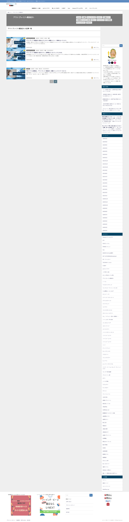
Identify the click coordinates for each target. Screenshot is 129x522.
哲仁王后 (104, 422)
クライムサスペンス (107, 300)
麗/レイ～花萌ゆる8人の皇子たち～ (110, 473)
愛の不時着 (105, 444)
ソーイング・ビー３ (107, 338)
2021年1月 (105, 195)
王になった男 (105, 460)
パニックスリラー (81, 22)
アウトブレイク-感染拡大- (108, 278)
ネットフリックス (93, 8)
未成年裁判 (105, 451)
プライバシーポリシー (70, 505)
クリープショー (106, 303)
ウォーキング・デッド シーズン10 (110, 287)
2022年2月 (105, 154)
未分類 (104, 447)
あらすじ (89, 22)
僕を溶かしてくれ (106, 403)
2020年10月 (105, 205)
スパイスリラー (106, 329)
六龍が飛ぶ (105, 406)
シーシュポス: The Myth (108, 319)
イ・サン (104, 281)
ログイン (104, 479)
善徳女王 (104, 425)
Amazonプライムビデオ (77, 8)
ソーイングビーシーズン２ (108, 332)
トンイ (104, 344)
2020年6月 (105, 217)
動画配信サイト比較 (36, 8)
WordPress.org (106, 489)
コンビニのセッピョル (107, 310)
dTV (86, 8)
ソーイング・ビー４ (107, 341)
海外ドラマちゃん (97, 47)
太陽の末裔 (105, 428)
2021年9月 (105, 170)
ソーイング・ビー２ (107, 335)
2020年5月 (105, 221)
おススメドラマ (46, 8)
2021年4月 (105, 186)
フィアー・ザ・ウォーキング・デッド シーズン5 (112, 368)
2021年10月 (105, 167)
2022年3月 (105, 151)
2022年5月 (105, 144)
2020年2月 (105, 230)
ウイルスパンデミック (107, 284)
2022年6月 (105, 141)
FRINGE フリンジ (106, 246)
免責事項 (68, 508)
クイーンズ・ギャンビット (108, 297)
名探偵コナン (105, 419)
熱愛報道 (104, 457)
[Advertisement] (46, 34)
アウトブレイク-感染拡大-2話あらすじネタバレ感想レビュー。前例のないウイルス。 (46, 40)
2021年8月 (105, 173)
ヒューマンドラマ (91, 17)
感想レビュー (107, 17)
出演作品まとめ (106, 409)
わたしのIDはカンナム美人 (108, 275)
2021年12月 (105, 160)
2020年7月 (105, 214)
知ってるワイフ (106, 463)
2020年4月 (105, 224)
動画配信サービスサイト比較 (109, 413)
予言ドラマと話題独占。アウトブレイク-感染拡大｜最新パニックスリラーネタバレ (46, 70)
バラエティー (105, 354)
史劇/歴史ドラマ (106, 416)
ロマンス (104, 390)
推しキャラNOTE (55, 8)
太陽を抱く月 (105, 432)
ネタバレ (100, 17)
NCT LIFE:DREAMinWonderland (109, 256)
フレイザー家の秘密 (107, 371)
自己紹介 (68, 512)
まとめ (79, 17)
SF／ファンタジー (106, 259)
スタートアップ (106, 325)
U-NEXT (63, 8)
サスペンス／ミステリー (108, 313)
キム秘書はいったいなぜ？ (108, 291)
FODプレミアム (106, 243)
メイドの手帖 (105, 381)
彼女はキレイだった (107, 441)
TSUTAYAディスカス (107, 262)
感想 (84, 17)
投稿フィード (105, 483)
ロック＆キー (105, 387)
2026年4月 (105, 138)
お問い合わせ (68, 501)
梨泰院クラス (105, 454)
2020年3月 (105, 227)
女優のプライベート (107, 435)
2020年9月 (105, 208)
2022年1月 (105, 157)
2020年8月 (105, 211)
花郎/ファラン (106, 466)
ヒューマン (105, 360)
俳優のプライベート (107, 400)
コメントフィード (106, 486)
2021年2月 (105, 192)
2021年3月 (105, 189)
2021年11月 (105, 163)
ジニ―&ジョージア (107, 322)
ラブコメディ (105, 384)
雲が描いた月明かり (107, 470)
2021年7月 (105, 176)
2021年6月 (105, 179)
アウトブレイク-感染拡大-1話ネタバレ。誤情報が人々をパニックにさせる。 (44, 52)
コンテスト (105, 306)
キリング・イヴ (106, 294)
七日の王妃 (105, 397)
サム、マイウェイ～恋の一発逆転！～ (111, 316)
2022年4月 (105, 148)
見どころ (41, 50)
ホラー (104, 378)
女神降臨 (104, 438)
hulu (69, 8)
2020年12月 (105, 198)
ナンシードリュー (106, 348)
